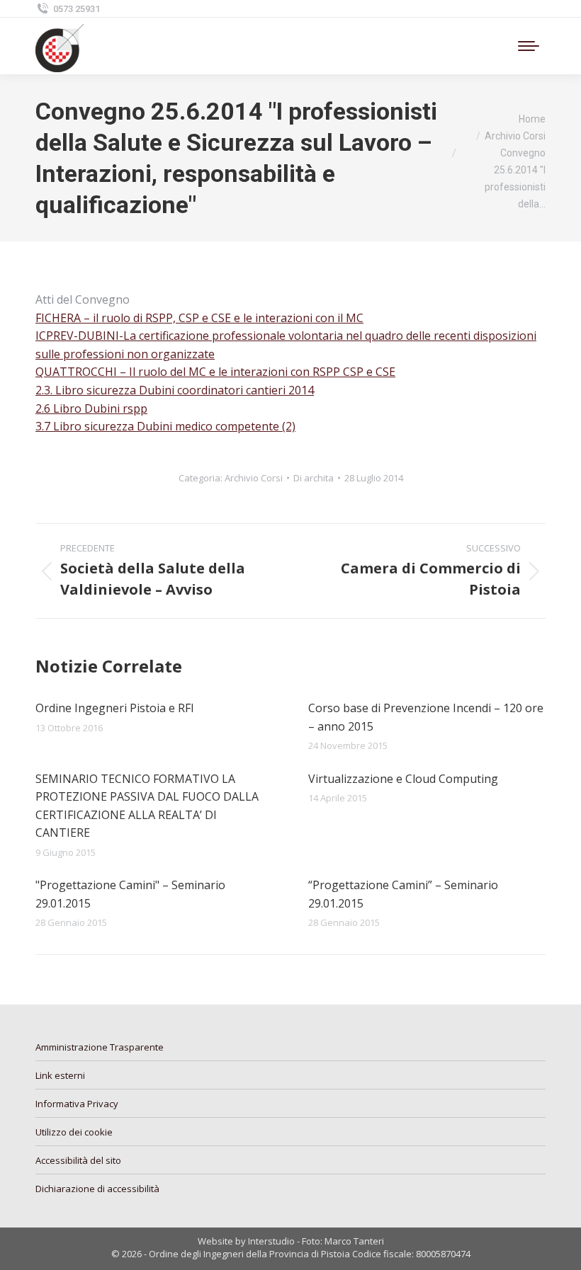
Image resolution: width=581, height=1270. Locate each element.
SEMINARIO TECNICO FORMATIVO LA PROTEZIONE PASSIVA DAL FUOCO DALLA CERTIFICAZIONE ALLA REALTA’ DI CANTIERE (147, 806)
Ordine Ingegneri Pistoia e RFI (114, 708)
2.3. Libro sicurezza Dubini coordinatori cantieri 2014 (174, 390)
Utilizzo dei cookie (74, 1132)
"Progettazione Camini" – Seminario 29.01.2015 (130, 894)
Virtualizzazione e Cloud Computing (403, 778)
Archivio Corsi (254, 477)
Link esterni (60, 1075)
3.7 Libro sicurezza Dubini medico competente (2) (165, 426)
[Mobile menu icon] (529, 46)
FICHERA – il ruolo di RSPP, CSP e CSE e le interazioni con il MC (199, 318)
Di (313, 477)
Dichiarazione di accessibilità (97, 1188)
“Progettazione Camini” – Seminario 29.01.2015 (403, 894)
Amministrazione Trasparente (99, 1047)
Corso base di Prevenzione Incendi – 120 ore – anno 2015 (425, 717)
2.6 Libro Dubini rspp (91, 408)
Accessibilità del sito (78, 1160)
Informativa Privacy (76, 1103)
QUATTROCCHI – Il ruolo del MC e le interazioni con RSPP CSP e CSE (215, 371)
